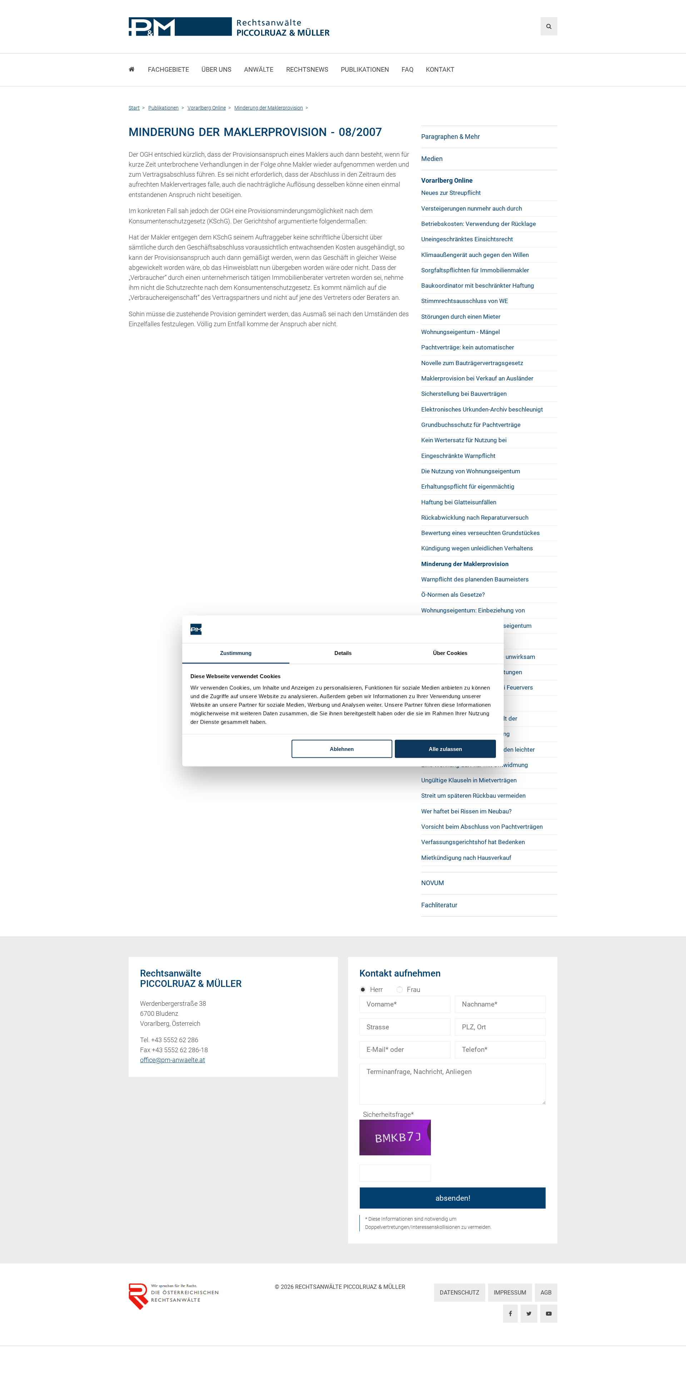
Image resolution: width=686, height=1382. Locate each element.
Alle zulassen (445, 749)
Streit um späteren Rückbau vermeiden (473, 795)
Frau (413, 989)
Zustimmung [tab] (236, 653)
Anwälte (258, 69)
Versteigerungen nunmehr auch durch (471, 208)
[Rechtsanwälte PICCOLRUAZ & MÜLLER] (270, 26)
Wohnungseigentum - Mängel (460, 332)
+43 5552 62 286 (174, 1040)
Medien (432, 158)
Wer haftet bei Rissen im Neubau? (466, 811)
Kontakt (440, 69)
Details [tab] (343, 653)
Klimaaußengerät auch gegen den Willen (475, 254)
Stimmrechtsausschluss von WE (464, 300)
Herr (376, 989)
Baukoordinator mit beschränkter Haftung (477, 285)
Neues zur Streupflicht (451, 192)
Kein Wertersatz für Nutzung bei (464, 440)
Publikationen (365, 69)
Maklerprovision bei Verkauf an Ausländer (477, 378)
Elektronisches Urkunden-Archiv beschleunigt (482, 409)
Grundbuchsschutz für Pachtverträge (471, 424)
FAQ (407, 69)
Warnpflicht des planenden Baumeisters (475, 579)
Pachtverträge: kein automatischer (467, 347)
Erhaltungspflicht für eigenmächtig (467, 486)
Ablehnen (342, 749)
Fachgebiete (168, 69)
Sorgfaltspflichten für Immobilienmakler (475, 270)
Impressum (510, 1292)
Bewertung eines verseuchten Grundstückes (480, 532)
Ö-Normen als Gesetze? (453, 594)
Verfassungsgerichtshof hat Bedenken (473, 842)
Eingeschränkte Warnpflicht (458, 455)
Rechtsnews (307, 69)
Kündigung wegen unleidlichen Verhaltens (477, 548)
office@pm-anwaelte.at (172, 1060)
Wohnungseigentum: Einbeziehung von (473, 610)
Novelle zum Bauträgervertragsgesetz (472, 363)
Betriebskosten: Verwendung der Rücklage (478, 223)
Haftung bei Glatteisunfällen (458, 502)
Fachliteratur (439, 905)
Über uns (217, 69)
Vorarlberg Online (447, 180)
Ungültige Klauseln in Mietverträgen (469, 780)
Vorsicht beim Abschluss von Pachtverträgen (482, 826)
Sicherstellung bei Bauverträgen (464, 393)
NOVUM (432, 883)
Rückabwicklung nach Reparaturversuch (474, 517)
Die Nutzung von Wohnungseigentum (470, 471)
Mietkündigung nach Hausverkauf (466, 857)
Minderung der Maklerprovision (465, 564)
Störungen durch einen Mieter (461, 316)
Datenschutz (459, 1292)
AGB (546, 1292)
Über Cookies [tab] (450, 653)
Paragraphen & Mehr (450, 136)
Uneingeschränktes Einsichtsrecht (467, 239)
